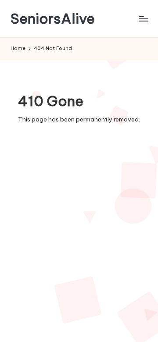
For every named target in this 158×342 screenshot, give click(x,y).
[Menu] (143, 18)
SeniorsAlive (53, 18)
